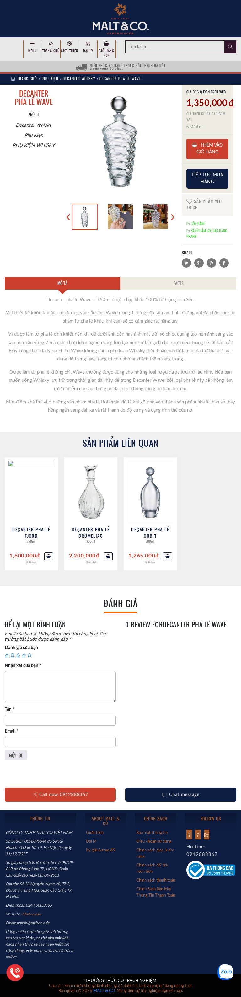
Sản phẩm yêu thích (204, 204)
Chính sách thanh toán (155, 880)
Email (11, 731)
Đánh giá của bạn (21, 648)
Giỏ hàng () (106, 53)
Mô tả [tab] (62, 283)
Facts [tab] (179, 283)
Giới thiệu (69, 51)
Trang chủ (51, 51)
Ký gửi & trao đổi (100, 850)
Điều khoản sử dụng (153, 841)
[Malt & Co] (120, 18)
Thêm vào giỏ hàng (209, 148)
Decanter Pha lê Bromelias (91, 532)
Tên (9, 709)
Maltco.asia (32, 914)
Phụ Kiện (50, 78)
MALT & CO (104, 991)
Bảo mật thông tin (152, 832)
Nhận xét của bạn (23, 666)
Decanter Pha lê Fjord (31, 532)
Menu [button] (32, 51)
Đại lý (88, 51)
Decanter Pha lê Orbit (150, 532)
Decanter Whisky (79, 78)
